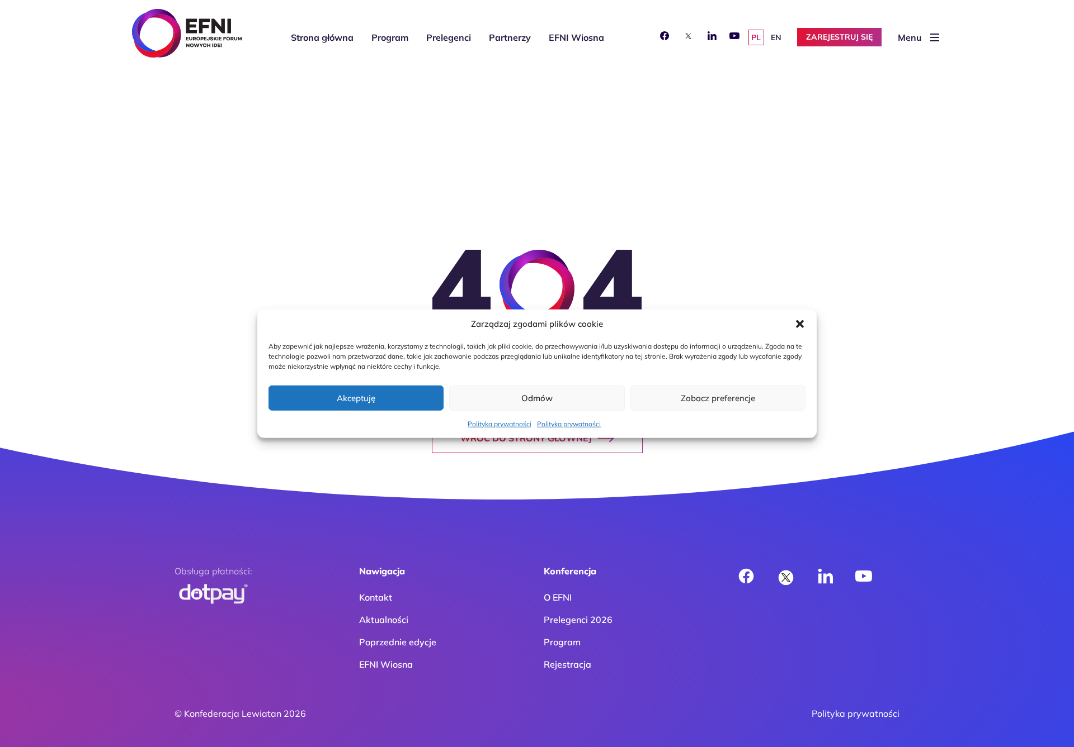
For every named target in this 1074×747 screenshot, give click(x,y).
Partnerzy (510, 37)
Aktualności (383, 619)
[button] (799, 324)
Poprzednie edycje (397, 642)
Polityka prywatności (499, 424)
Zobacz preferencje (718, 397)
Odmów (537, 397)
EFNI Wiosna (576, 37)
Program (389, 37)
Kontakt (375, 597)
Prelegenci (448, 37)
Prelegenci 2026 (578, 619)
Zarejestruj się (839, 37)
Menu (910, 37)
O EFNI (558, 597)
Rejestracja (567, 664)
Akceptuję (356, 397)
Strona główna (322, 37)
